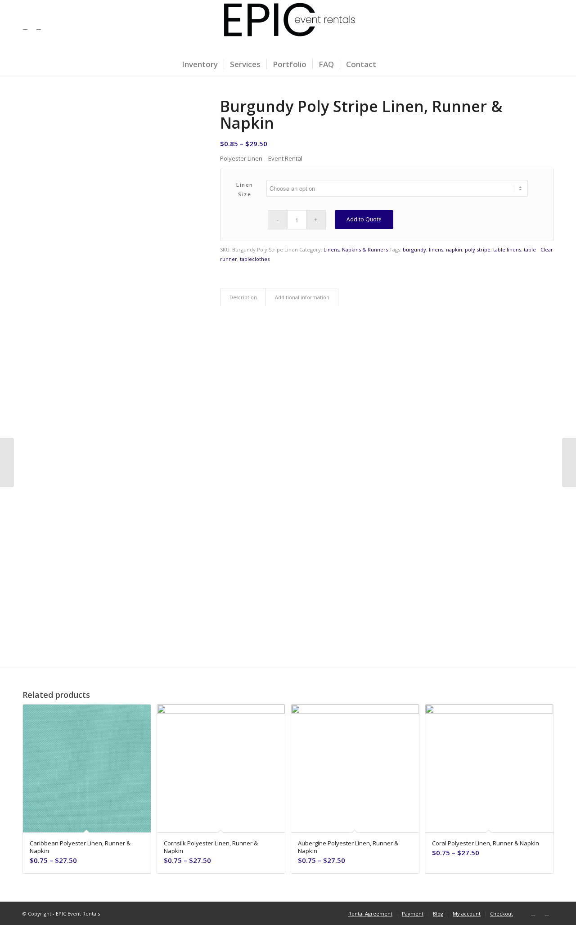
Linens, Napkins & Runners (356, 249)
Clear (546, 249)
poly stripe (477, 249)
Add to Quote (364, 219)
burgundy (414, 249)
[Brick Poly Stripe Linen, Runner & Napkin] (7, 462)
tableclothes (255, 259)
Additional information (302, 297)
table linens (507, 249)
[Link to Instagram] (38, 26)
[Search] (388, 64)
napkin (454, 249)
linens (436, 249)
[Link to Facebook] (25, 26)
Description (243, 297)
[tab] (243, 297)
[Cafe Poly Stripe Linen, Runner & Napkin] (569, 462)
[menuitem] (200, 64)
